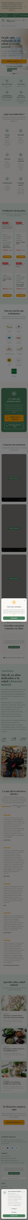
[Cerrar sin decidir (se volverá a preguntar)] (24, 1192)
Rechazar (14, 1212)
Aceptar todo (14, 1215)
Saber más (16, 1205)
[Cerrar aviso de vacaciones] (24, 600)
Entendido (14, 618)
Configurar (14, 1208)
